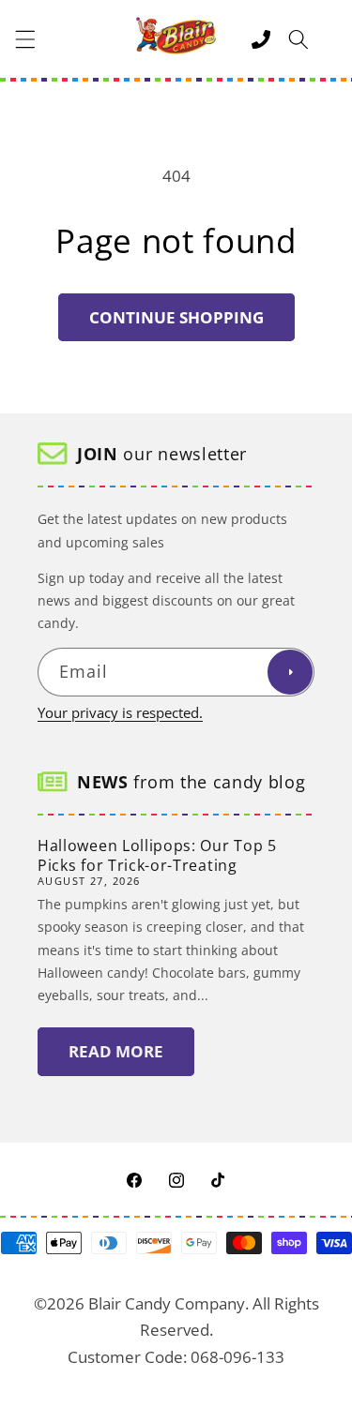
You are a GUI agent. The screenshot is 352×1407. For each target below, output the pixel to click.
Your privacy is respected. (120, 713)
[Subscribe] (290, 672)
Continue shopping (176, 317)
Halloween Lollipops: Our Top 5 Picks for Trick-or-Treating (157, 855)
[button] (25, 39)
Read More (116, 1051)
